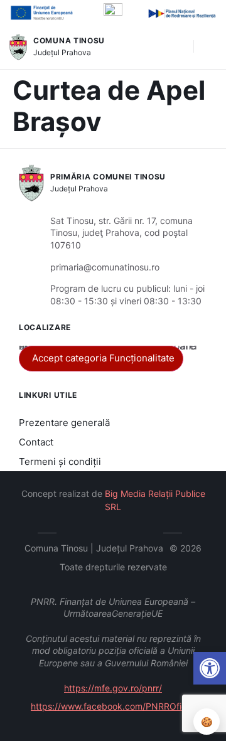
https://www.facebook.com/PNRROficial (113, 706)
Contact (36, 442)
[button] (177, 47)
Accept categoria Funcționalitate (103, 358)
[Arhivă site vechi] (151, 531)
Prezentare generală (64, 423)
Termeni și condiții (60, 461)
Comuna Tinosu (69, 40)
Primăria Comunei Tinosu (108, 176)
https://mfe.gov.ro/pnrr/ (113, 688)
